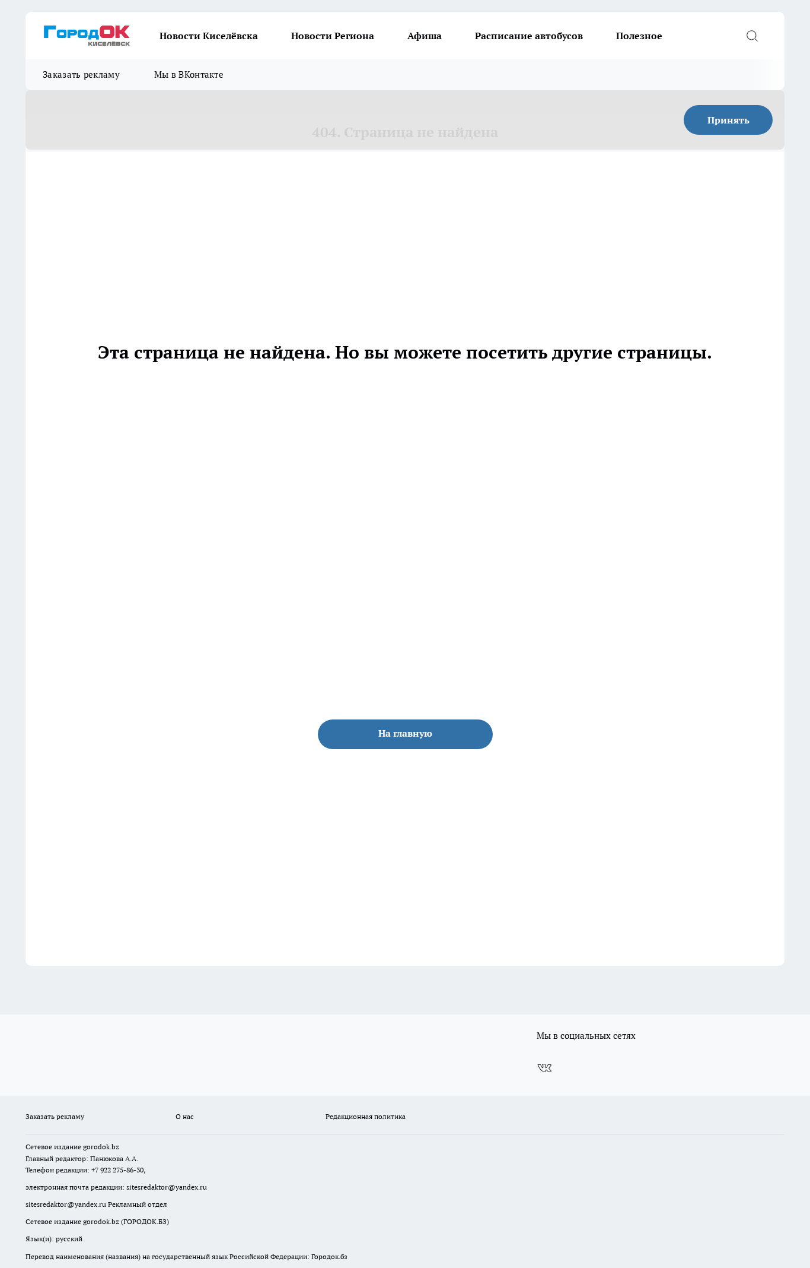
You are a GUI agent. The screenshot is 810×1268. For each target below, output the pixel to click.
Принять (728, 120)
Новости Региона (332, 36)
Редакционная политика (366, 1116)
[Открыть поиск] (752, 35)
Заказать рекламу (81, 74)
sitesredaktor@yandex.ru (166, 1187)
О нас (185, 1116)
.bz (114, 1146)
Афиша (424, 36)
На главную (405, 733)
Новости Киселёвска (209, 36)
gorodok (96, 1146)
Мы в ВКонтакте (189, 74)
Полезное (639, 36)
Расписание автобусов (529, 36)
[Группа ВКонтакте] (544, 1068)
